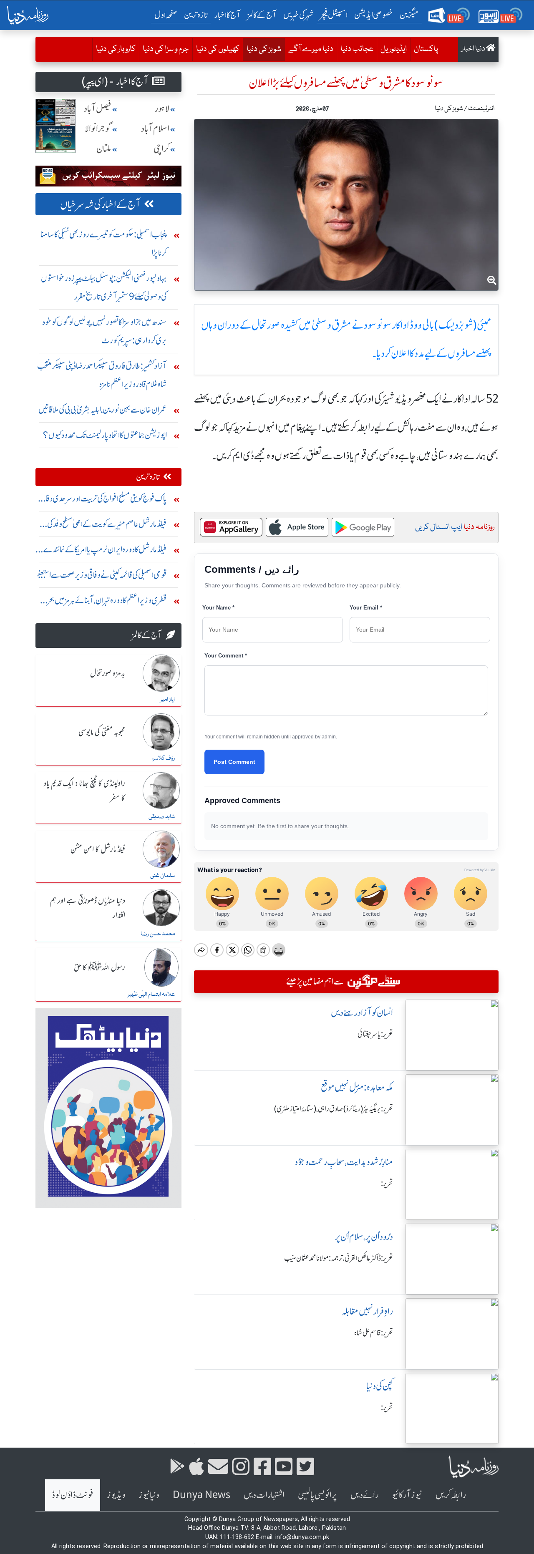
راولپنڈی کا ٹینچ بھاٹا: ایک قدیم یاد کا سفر (84, 791)
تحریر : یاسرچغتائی (375, 1034)
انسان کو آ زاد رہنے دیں (362, 1012)
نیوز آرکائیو (407, 1495)
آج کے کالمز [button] (262, 15)
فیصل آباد (97, 108)
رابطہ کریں (451, 1495)
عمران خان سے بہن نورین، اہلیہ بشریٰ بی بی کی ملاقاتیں (102, 409)
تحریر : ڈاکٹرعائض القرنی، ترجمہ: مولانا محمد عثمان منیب (338, 1258)
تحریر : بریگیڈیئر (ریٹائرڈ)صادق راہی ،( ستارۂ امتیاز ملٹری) (333, 1108)
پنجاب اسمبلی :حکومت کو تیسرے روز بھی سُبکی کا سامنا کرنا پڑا (103, 243)
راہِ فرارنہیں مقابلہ (367, 1311)
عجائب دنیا (356, 49)
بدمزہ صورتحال (107, 674)
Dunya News (201, 1495)
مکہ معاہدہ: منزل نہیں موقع (357, 1087)
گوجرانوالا (98, 128)
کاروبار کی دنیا (116, 49)
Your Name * (218, 607)
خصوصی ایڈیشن (373, 15)
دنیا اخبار (473, 49)
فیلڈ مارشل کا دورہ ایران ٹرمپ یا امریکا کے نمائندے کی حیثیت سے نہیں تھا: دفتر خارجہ (102, 551)
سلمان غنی (162, 875)
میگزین (409, 15)
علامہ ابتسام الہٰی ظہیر (151, 994)
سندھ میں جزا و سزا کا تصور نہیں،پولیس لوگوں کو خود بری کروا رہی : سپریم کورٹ (104, 331)
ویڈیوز (116, 1495)
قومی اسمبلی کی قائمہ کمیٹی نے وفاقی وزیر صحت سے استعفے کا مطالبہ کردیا (101, 576)
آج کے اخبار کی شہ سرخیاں (100, 204)
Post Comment (234, 761)
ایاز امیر (167, 699)
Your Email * (366, 607)
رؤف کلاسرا (163, 758)
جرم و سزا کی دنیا (166, 49)
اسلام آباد (155, 128)
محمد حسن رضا (158, 934)
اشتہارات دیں (264, 1495)
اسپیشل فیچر (334, 15)
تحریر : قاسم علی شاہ (373, 1332)
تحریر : (387, 1183)
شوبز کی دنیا (262, 49)
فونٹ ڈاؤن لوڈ (72, 1495)
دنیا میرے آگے (310, 49)
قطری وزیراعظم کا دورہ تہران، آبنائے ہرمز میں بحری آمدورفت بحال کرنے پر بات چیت (104, 602)
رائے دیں (364, 1495)
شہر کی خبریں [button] (298, 15)
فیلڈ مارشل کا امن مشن (98, 850)
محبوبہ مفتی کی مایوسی (101, 732)
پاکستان (426, 49)
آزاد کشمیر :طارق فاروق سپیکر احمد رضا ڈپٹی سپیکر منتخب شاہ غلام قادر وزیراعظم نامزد (102, 374)
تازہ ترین (196, 15)
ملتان (103, 148)
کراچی (161, 148)
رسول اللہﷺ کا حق (99, 968)
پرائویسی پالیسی (317, 1495)
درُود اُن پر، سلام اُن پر (364, 1236)
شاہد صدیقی (162, 816)
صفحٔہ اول (167, 14)
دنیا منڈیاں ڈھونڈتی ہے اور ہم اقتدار (87, 908)
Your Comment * (225, 655)
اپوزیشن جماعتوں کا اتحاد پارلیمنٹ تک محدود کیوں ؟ (105, 435)
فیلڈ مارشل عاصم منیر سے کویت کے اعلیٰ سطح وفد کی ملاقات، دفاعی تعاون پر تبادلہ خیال (107, 526)
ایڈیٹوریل (393, 49)
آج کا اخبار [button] (227, 15)
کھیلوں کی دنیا (217, 49)
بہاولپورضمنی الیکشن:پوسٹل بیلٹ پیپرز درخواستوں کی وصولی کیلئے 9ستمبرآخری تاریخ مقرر (104, 287)
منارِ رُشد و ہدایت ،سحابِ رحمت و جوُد (344, 1162)
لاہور (162, 108)
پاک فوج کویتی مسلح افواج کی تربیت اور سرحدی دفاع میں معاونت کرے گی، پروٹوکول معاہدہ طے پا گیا (103, 500)
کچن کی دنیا (379, 1386)
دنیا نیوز (149, 1495)
